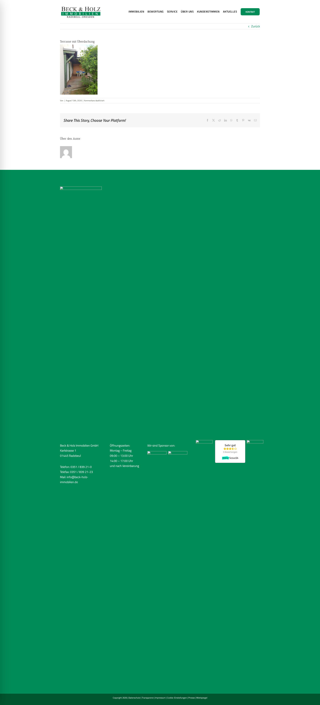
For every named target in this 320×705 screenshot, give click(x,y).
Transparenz (148, 697)
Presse (191, 697)
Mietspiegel (201, 697)
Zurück (255, 26)
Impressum (160, 697)
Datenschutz (134, 697)
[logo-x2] (81, 5)
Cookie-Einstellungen (177, 697)
